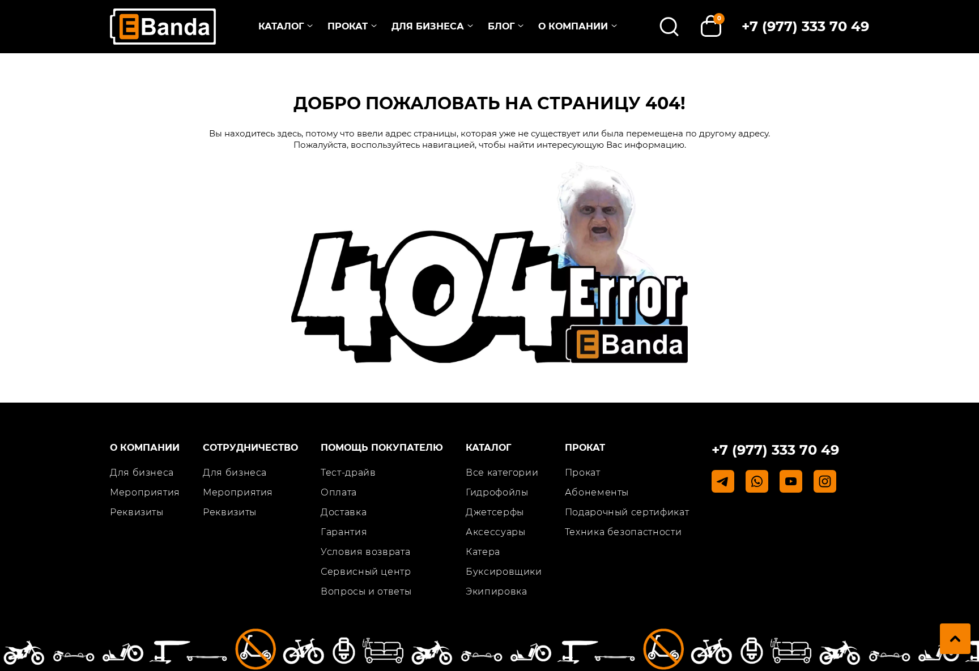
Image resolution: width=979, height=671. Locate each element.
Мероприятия (145, 492)
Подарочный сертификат (627, 512)
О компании (573, 26)
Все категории (502, 472)
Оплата (339, 492)
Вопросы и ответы (366, 591)
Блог (501, 26)
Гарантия (344, 532)
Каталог (281, 26)
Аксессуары (495, 532)
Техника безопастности (623, 532)
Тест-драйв (348, 472)
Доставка (344, 512)
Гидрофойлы (497, 492)
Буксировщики (504, 571)
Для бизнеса (427, 26)
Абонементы (597, 492)
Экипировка (496, 591)
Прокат (347, 26)
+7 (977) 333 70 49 (805, 26)
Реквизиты (137, 512)
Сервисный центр (366, 571)
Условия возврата (365, 551)
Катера (483, 551)
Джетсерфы (495, 512)
